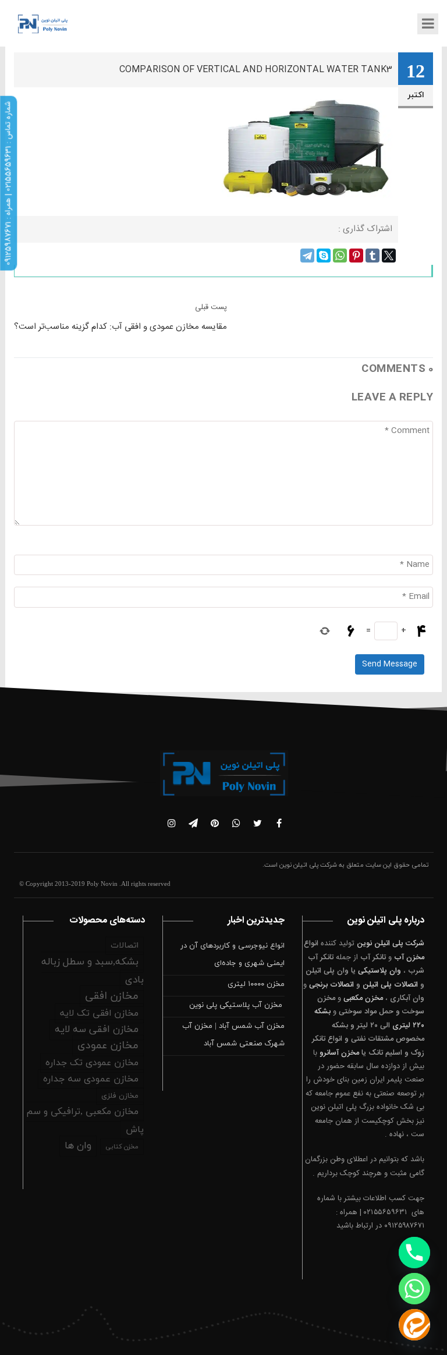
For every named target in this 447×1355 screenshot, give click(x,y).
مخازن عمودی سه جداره (91, 1079)
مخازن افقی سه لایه (97, 1030)
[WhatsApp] (340, 256)
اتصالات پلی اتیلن (390, 984)
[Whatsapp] (414, 1288)
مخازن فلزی (120, 1096)
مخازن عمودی (108, 1045)
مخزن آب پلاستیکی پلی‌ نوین (237, 1005)
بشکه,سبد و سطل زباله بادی (92, 971)
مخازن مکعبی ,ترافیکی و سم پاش (85, 1120)
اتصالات (125, 945)
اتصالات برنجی (331, 984)
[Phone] (414, 1252)
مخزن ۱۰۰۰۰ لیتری (256, 984)
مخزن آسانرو (339, 1053)
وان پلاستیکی (379, 970)
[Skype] (324, 256)
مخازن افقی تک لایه (99, 1013)
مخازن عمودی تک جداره (92, 1062)
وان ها (78, 1146)
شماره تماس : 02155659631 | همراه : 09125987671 (8, 183)
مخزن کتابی (122, 1146)
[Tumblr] (372, 256)
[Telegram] (307, 256)
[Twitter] (389, 256)
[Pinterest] (356, 256)
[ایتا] (414, 1324)
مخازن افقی (112, 996)
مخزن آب (409, 957)
